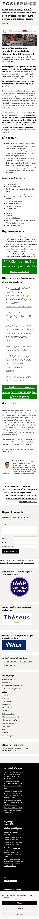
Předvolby (19, 914)
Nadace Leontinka (9, 665)
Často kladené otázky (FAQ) (10, 689)
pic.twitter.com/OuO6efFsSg (19, 306)
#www (9, 299)
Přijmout (19, 903)
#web (15, 299)
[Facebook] (32, 461)
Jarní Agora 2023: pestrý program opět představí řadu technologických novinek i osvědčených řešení (13, 852)
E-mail (5, 542)
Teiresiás (32, 59)
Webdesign (9, 61)
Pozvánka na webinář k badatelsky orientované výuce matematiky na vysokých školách (21, 498)
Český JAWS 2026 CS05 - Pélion (13, 837)
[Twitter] (34, 461)
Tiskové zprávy (6, 736)
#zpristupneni (24, 299)
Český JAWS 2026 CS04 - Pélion (13, 842)
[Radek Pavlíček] (7, 465)
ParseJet (6, 859)
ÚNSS (3, 61)
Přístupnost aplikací (8, 714)
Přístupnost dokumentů (9, 717)
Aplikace (4, 682)
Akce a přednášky (18, 57)
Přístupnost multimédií (9, 720)
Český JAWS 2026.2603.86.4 (12, 845)
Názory (4, 698)
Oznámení (28, 57)
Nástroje (4, 692)
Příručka (4, 711)
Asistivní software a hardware (11, 685)
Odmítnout (19, 908)
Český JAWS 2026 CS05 (11, 839)
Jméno (5, 538)
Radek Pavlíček (18, 461)
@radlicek (15, 288)
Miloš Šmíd (7, 828)
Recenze (4, 729)
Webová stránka (7, 547)
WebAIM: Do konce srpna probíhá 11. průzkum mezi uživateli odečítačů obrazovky (13, 803)
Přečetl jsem (6, 707)
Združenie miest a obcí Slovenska (21, 444)
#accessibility (12, 302)
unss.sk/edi (6, 452)
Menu (4, 24)
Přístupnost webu (13, 59)
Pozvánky (5, 59)
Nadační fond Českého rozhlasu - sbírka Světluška (18, 662)
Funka (27, 59)
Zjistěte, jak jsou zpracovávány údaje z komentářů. (17, 563)
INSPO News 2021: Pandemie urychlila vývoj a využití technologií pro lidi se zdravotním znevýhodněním (19, 489)
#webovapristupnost (15, 295)
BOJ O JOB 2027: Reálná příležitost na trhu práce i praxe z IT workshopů (13, 810)
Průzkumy (5, 726)
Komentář (6, 524)
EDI (23, 59)
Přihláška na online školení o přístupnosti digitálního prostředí (19, 266)
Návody (4, 695)
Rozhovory (5, 733)
